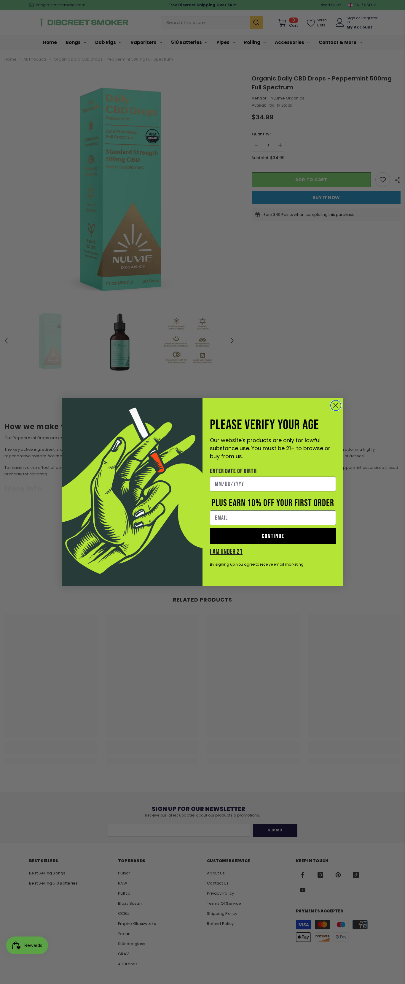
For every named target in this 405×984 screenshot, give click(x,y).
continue (273, 536)
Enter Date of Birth (233, 471)
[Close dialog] (336, 405)
